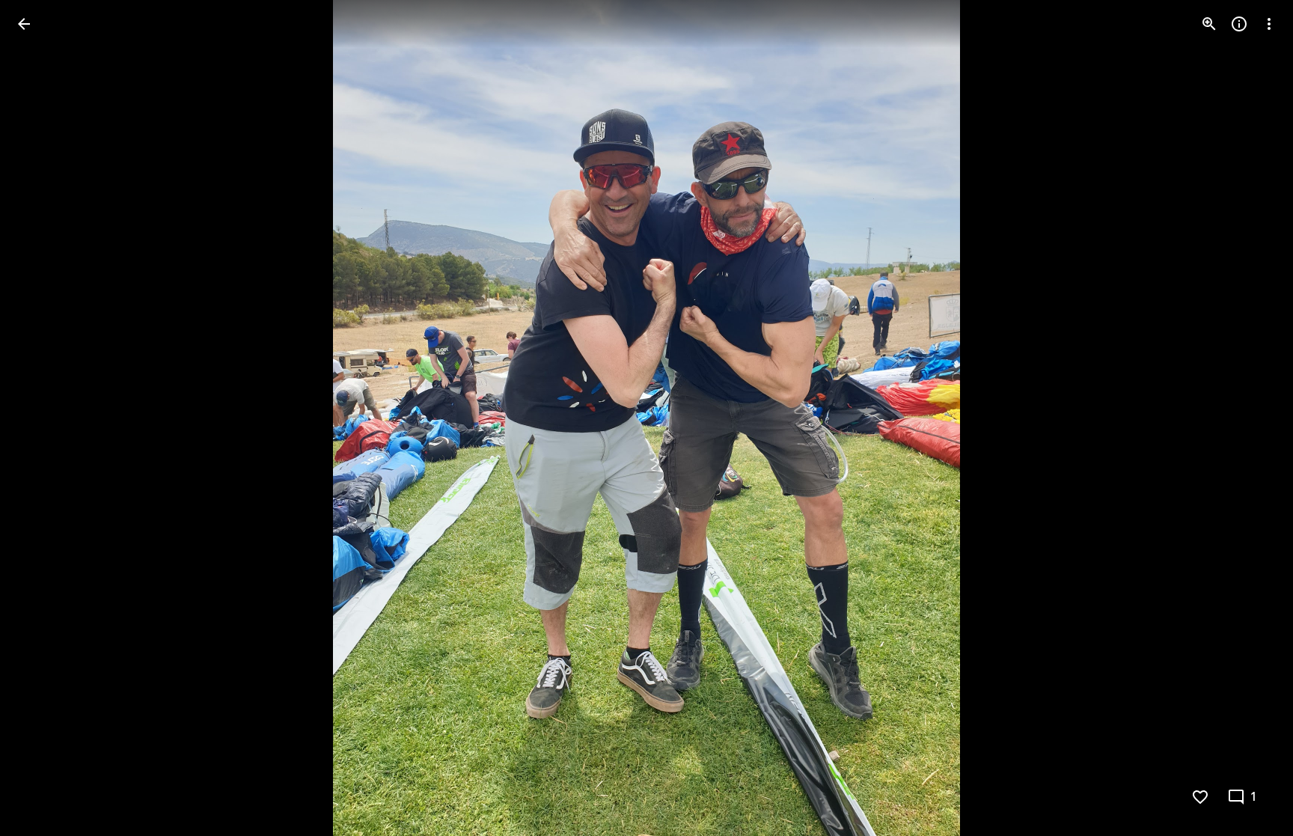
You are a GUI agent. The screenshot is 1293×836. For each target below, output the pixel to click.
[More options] (1269, 24)
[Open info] (1239, 24)
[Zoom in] (1209, 24)
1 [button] (1253, 797)
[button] (42, 418)
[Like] (1200, 797)
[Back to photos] (24, 24)
